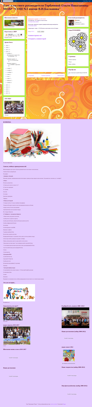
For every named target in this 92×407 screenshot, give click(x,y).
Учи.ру (70, 61)
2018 (7, 47)
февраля (9, 80)
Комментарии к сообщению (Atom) (49, 79)
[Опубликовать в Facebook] (42, 31)
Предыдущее (60, 75)
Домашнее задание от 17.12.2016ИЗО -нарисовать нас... (13, 64)
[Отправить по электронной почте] (38, 31)
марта (8, 78)
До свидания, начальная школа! (68, 363)
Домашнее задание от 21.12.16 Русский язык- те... (12, 60)
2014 (7, 87)
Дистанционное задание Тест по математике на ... (13, 56)
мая (8, 76)
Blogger (64, 404)
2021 (7, 45)
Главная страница (45, 75)
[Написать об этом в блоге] (39, 31)
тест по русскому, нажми (33, 21)
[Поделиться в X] (40, 31)
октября (9, 70)
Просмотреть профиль (80, 24)
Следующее (31, 75)
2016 (7, 51)
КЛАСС (78, 20)
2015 (7, 85)
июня (8, 74)
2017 (7, 49)
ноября (8, 68)
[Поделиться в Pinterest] (43, 31)
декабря (9, 53)
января (8, 82)
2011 (7, 93)
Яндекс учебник (71, 64)
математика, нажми (32, 25)
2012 (7, 91)
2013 (7, 89)
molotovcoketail (54, 404)
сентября (9, 72)
